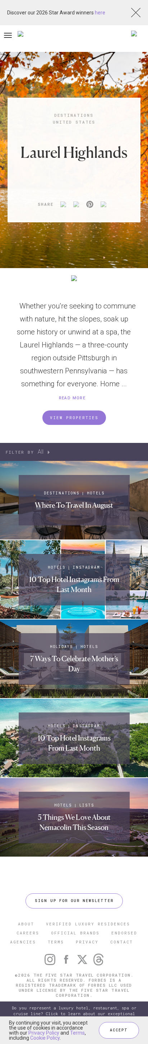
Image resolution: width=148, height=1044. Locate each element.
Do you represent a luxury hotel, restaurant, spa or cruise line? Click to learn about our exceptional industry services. (74, 1013)
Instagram (86, 567)
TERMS (56, 942)
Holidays (61, 646)
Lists (86, 805)
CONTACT (121, 942)
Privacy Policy (43, 1033)
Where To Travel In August (74, 505)
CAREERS (28, 933)
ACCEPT (119, 1030)
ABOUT (26, 924)
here (100, 12)
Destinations (73, 115)
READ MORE (72, 398)
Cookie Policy (45, 1038)
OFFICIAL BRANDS (75, 933)
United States (74, 122)
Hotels (96, 493)
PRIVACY (87, 942)
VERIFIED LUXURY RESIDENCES (88, 924)
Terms (77, 1033)
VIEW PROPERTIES (74, 417)
